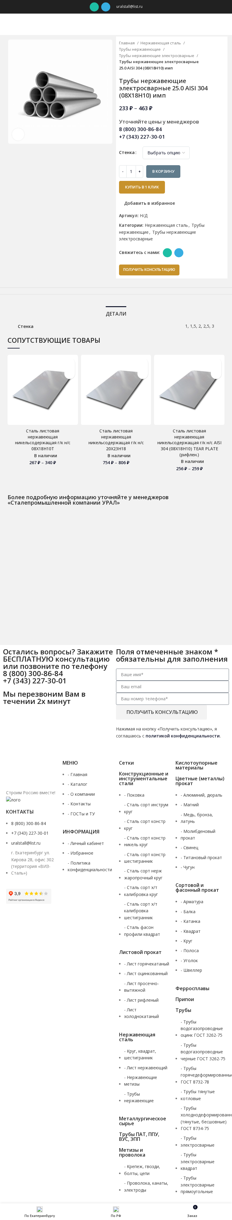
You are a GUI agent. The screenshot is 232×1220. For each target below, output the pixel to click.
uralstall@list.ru (129, 6)
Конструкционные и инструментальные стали (143, 778)
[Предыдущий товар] (210, 56)
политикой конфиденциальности (183, 736)
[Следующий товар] (222, 56)
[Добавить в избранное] (69, 363)
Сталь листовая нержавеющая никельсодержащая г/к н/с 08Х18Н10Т (42, 439)
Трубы (183, 1010)
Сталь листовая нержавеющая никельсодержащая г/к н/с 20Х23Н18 (116, 439)
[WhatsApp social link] (94, 6)
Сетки (126, 762)
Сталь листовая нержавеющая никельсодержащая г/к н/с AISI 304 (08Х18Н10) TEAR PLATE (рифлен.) (189, 442)
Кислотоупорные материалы (197, 765)
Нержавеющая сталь (161, 43)
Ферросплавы (192, 988)
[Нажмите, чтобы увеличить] (18, 134)
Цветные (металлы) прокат (200, 781)
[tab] (116, 313)
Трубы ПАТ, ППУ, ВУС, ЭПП (139, 1136)
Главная (127, 43)
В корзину (163, 171)
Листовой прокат (140, 952)
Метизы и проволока (132, 1152)
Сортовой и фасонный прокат (197, 887)
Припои (185, 999)
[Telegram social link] (105, 6)
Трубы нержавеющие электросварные (157, 55)
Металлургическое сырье (142, 1121)
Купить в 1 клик (142, 187)
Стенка (127, 152)
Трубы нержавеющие (140, 49)
